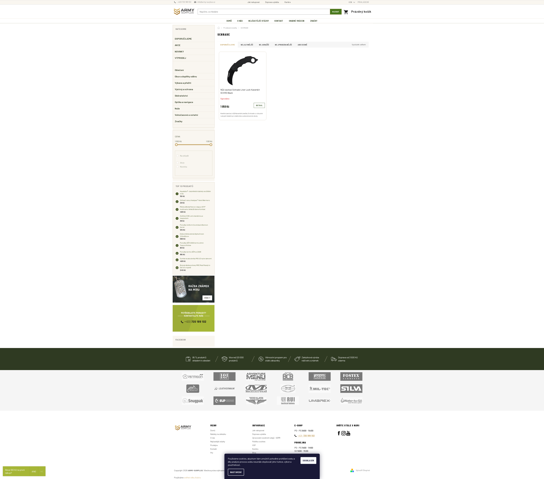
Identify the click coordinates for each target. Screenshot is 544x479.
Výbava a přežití (183, 82)
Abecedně (302, 44)
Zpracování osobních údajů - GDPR (266, 438)
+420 (306, 435)
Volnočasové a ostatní (186, 114)
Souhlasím (308, 460)
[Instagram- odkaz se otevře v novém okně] (343, 433)
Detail (259, 105)
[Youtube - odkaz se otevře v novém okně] (348, 433)
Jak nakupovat (254, 2)
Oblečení (179, 70)
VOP (254, 445)
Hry (211, 453)
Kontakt (213, 449)
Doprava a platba (272, 2)
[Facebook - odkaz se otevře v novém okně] (338, 433)
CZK (351, 2)
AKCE (177, 45)
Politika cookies (258, 441)
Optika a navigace (184, 102)
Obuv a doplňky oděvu (186, 76)
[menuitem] (229, 21)
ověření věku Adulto (192, 477)
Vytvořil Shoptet (363, 470)
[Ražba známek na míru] (194, 289)
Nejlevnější (247, 44)
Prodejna (214, 445)
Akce (182, 162)
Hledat (335, 11)
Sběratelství (181, 95)
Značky (178, 121)
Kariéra (288, 2)
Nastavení (236, 472)
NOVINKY (179, 51)
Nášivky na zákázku (218, 434)
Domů (212, 430)
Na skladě (184, 155)
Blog (254, 453)
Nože (177, 108)
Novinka (183, 166)
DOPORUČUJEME (183, 38)
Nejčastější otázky (217, 441)
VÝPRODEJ (180, 58)
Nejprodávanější (283, 44)
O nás (212, 438)
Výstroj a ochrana (184, 89)
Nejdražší (264, 44)
